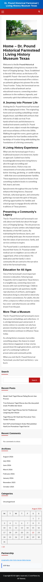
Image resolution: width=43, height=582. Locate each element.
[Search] (39, 12)
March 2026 (7, 470)
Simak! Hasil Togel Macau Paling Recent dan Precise (20, 397)
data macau (26, 560)
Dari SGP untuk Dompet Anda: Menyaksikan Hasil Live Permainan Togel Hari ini (20, 425)
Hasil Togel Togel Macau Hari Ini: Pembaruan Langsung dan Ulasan (20, 411)
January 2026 (8, 478)
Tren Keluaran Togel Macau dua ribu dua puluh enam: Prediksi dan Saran (21, 404)
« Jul (3, 547)
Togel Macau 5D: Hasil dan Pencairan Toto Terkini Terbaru (19, 418)
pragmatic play (7, 560)
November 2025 (9, 482)
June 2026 (7, 465)
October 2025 (8, 487)
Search (5, 371)
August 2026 (8, 457)
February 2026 (8, 474)
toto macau (17, 560)
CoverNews (32, 576)
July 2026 (6, 461)
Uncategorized (9, 502)
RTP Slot (6, 565)
